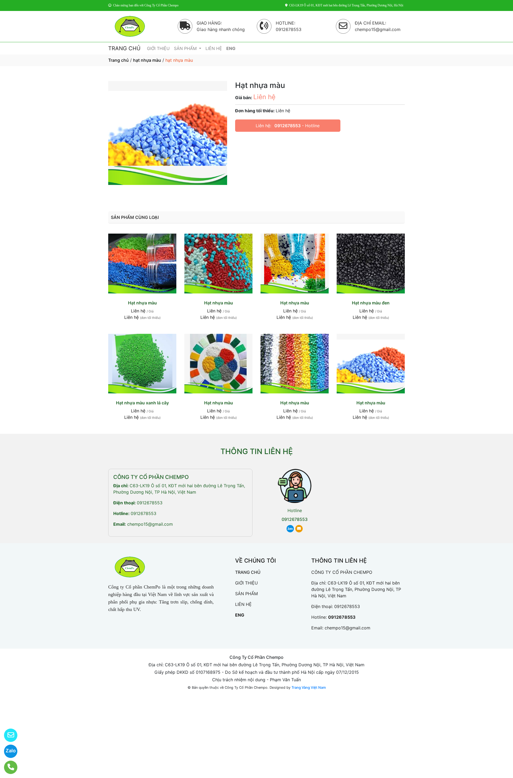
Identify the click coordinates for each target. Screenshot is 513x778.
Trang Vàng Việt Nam (309, 687)
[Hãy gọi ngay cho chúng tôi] (7, 767)
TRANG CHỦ (124, 48)
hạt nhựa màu (147, 60)
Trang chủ (118, 60)
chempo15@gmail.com (150, 524)
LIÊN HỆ (213, 48)
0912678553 (287, 125)
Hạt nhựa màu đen (371, 302)
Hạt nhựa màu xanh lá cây (142, 402)
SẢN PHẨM (186, 48)
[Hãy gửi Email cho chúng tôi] (7, 735)
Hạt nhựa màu (142, 302)
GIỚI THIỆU (158, 48)
